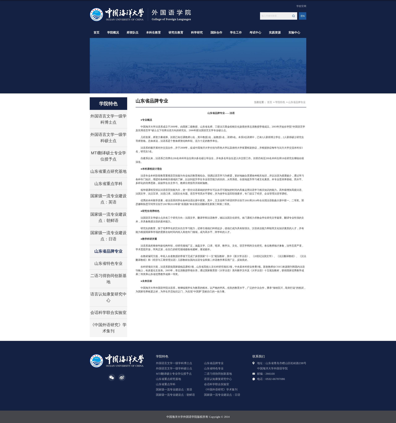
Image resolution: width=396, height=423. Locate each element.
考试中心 (255, 32)
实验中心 (294, 32)
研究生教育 (176, 32)
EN (303, 16)
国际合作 (216, 32)
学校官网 (301, 6)
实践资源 (275, 32)
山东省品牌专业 (297, 102)
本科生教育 (153, 32)
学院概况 (113, 32)
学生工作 (236, 32)
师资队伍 (132, 32)
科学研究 (197, 32)
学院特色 (280, 102)
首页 (96, 32)
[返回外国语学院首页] (140, 9)
